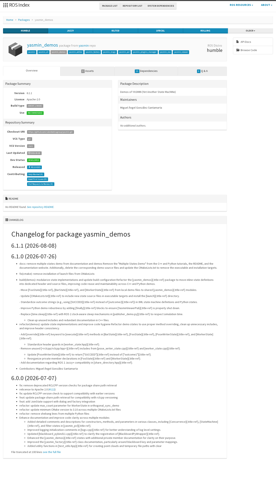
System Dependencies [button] (160, 5)
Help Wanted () (35, 174)
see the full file (52, 452)
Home (9, 20)
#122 (52, 389)
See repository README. (40, 207)
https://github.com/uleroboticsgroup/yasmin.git (50, 132)
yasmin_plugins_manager (144, 52)
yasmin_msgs (109, 52)
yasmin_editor (75, 52)
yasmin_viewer (181, 52)
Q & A (203, 71)
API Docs (245, 42)
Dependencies (146, 71)
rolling (205, 30)
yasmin (84, 45)
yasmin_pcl (124, 52)
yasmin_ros (165, 52)
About (266, 5)
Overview (32, 70)
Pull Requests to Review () (40, 184)
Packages (24, 20)
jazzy (70, 30)
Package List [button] (110, 5)
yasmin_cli (43, 52)
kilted (115, 30)
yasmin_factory (93, 52)
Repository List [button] (132, 5)
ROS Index (18, 4)
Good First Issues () (37, 179)
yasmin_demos (42, 45)
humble (25, 30)
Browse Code (248, 50)
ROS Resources (241, 5)
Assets (88, 71)
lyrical (160, 30)
